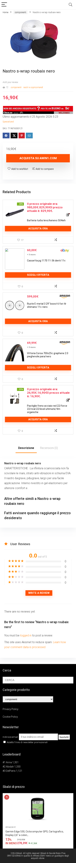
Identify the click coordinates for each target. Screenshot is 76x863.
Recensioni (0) (49, 448)
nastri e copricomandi (33, 87)
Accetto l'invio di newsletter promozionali (27, 742)
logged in (26, 635)
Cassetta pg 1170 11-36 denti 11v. (46, 260)
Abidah (10, 766)
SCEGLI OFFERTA (38, 274)
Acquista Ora (38, 228)
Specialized (8, 121)
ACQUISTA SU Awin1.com (38, 158)
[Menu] (4, 4)
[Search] (70, 4)
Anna (9, 762)
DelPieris (11, 770)
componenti (20, 12)
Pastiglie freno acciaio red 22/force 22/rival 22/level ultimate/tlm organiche (47, 409)
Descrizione (26, 448)
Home (5, 12)
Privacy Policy (10, 709)
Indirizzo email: (11, 737)
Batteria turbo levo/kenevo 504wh (46, 220)
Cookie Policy (10, 716)
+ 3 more (31, 254)
